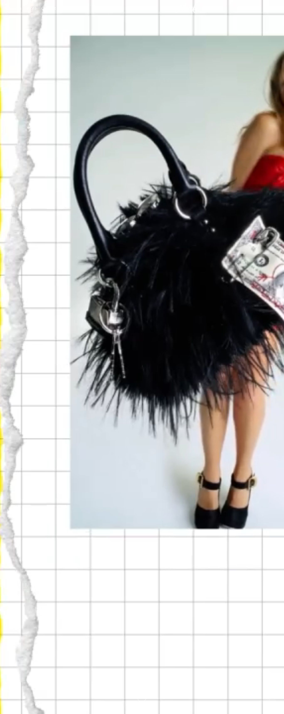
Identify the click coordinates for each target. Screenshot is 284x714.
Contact (48, 8)
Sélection (12, 8)
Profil (31, 8)
